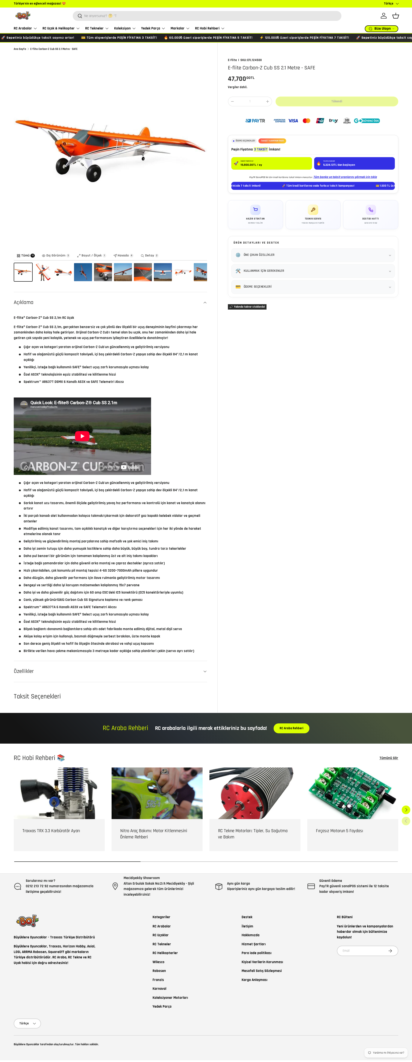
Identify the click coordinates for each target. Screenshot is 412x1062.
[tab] (26, 256)
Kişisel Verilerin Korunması (262, 962)
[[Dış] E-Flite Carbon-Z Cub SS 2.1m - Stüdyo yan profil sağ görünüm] (63, 272)
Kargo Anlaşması (254, 980)
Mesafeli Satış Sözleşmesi (262, 970)
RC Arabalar (23, 28)
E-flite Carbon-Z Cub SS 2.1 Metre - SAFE (53, 49)
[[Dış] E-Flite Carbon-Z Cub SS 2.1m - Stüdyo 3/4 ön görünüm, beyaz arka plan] (23, 272)
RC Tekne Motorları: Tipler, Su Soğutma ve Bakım (253, 834)
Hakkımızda (250, 935)
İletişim (247, 926)
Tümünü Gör (388, 758)
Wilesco (158, 962)
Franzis (158, 980)
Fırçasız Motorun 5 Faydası (339, 831)
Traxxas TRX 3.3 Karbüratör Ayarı (51, 831)
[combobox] (207, 16)
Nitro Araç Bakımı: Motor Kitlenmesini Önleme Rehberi (153, 834)
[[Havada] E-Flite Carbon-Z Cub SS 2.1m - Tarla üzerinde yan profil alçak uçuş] (202, 272)
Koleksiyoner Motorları (170, 997)
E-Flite (232, 60)
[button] (395, 15)
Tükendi (336, 101)
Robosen (159, 970)
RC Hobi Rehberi (207, 28)
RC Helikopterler (165, 953)
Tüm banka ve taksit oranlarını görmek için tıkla (345, 177)
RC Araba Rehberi (291, 728)
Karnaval (159, 988)
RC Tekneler (94, 28)
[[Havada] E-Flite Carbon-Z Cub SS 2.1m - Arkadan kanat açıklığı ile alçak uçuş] (162, 272)
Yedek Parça (150, 28)
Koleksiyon (122, 28)
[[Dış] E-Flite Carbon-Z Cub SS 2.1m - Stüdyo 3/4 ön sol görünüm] (182, 272)
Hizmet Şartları (254, 944)
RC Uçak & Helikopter (58, 28)
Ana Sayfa (20, 49)
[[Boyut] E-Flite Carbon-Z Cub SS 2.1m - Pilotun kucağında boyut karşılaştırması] (43, 272)
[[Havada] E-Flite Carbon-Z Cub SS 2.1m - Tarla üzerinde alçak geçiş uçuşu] (123, 272)
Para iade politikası (256, 953)
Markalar (178, 28)
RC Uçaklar (161, 935)
